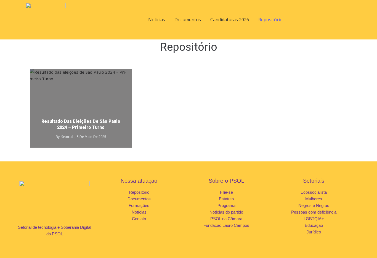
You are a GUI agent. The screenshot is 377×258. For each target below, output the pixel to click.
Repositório (270, 20)
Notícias (156, 20)
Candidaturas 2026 (229, 20)
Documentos (187, 20)
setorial (67, 136)
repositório (117, 73)
